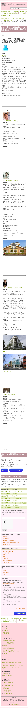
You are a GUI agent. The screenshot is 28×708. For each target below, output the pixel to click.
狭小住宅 (20, 662)
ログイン (9, 15)
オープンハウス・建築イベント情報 (10, 650)
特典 (4, 555)
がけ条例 (4, 667)
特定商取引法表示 (7, 690)
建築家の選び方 (6, 544)
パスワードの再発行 (16, 470)
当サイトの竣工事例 (7, 647)
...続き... (3, 669)
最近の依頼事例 (8, 20)
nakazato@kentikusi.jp (16, 704)
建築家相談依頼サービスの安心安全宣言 (11, 507)
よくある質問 (22, 13)
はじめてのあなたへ (7, 538)
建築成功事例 (6, 632)
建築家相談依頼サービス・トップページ (11, 491)
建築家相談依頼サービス (8, 551)
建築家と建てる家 (6, 662)
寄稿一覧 (5, 653)
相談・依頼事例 (12, 620)
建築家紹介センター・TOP (7, 11)
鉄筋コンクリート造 (19, 665)
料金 (17, 13)
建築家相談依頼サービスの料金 (9, 500)
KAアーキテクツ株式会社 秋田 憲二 (12, 288)
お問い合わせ (6, 562)
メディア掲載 (6, 691)
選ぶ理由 (5, 570)
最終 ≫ (23, 608)
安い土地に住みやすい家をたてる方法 (11, 651)
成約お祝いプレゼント (8, 633)
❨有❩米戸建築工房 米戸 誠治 (10, 121)
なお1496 (4, 55)
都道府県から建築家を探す (9, 640)
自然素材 (12, 662)
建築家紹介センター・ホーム (8, 18)
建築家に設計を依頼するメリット (10, 540)
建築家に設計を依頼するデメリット (11, 542)
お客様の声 (5, 13)
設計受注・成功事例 (7, 675)
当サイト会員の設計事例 (8, 642)
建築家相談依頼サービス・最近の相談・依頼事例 (13, 503)
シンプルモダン (5, 665)
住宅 (8, 664)
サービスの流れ (6, 553)
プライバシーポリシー (8, 685)
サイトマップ (13, 621)
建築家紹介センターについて (9, 687)
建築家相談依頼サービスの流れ (9, 493)
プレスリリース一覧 (7, 693)
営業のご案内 (6, 688)
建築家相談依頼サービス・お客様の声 (11, 498)
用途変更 (8, 667)
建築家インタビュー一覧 (8, 648)
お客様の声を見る (20, 613)
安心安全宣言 (6, 574)
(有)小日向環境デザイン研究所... (11, 180)
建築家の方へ (6, 673)
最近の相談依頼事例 (7, 560)
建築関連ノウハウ (7, 645)
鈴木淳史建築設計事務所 (8, 583)
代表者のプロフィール (8, 682)
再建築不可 (11, 665)
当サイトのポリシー (7, 684)
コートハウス (16, 667)
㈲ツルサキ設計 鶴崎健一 (9, 394)
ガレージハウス (18, 664)
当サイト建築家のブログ (8, 643)
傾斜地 (16, 662)
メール (3, 516)
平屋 (12, 667)
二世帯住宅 (12, 664)
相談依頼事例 (12, 13)
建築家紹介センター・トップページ (11, 537)
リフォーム (4, 664)
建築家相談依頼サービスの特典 (9, 496)
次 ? (20, 608)
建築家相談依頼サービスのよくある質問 (11, 505)
